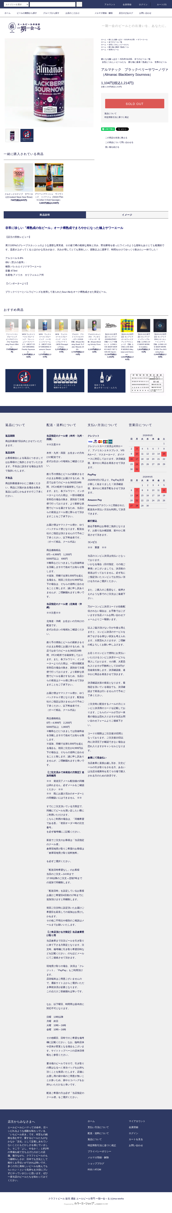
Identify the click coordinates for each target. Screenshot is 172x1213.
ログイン (143, 4)
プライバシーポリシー (99, 1151)
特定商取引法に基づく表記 (116, 117)
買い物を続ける (112, 147)
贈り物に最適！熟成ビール (119, 47)
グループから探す (51, 13)
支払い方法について (98, 1127)
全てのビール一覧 (115, 42)
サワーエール (143, 39)
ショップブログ (96, 1163)
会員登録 (127, 4)
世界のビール (114, 50)
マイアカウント (137, 1121)
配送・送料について (98, 1133)
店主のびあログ (126, 13)
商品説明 (45, 214)
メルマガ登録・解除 (104, 13)
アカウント (110, 4)
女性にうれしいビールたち (119, 45)
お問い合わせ (145, 13)
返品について (110, 113)
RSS (90, 1169)
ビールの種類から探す (27, 13)
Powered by (69, 1204)
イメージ (127, 214)
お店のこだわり (73, 13)
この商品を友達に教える (116, 138)
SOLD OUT (135, 103)
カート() (162, 4)
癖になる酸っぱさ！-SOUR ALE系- (122, 39)
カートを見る (136, 1139)
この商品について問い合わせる (119, 142)
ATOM (97, 1169)
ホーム (8, 13)
